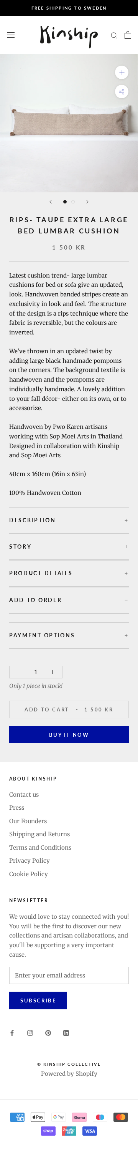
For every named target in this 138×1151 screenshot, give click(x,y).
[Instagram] (30, 1033)
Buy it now (69, 735)
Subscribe (38, 1000)
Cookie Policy (28, 874)
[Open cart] (128, 35)
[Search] (114, 35)
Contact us (24, 794)
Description (32, 520)
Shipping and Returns (39, 834)
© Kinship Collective (69, 1064)
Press (16, 807)
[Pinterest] (48, 1033)
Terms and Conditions (40, 847)
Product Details (41, 573)
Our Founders (28, 821)
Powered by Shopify (69, 1073)
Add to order (35, 600)
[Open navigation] (11, 35)
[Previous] (50, 201)
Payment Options (42, 635)
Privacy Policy (29, 860)
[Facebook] (12, 1033)
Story (20, 547)
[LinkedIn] (66, 1033)
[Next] (87, 201)
